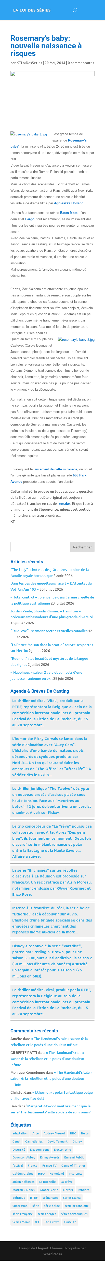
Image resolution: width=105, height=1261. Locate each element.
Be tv (84, 1133)
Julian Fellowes (23, 1181)
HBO (41, 1173)
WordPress (52, 1253)
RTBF (34, 1197)
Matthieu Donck (23, 1190)
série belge (52, 1206)
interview (75, 1173)
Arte (35, 1133)
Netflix (68, 1190)
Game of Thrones (73, 1165)
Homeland (56, 1173)
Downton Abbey (23, 1157)
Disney (77, 1141)
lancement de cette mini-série (55, 469)
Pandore (83, 1190)
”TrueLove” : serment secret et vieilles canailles (48, 630)
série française (22, 1214)
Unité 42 (70, 1222)
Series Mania (72, 1197)
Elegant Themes (49, 1248)
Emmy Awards (49, 1157)
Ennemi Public (74, 1157)
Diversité (18, 1149)
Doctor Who (62, 1149)
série (35, 1206)
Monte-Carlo (49, 1190)
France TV (49, 1165)
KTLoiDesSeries (29, 62)
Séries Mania (21, 1222)
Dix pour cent (39, 1149)
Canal (16, 1141)
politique (18, 1197)
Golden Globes (22, 1173)
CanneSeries (34, 1141)
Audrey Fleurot (54, 1133)
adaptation (20, 1133)
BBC (73, 1133)
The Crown (51, 1222)
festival (17, 1165)
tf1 (37, 1222)
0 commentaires (81, 62)
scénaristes (50, 1197)
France (32, 1165)
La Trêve (67, 1181)
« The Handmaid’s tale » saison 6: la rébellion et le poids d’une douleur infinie (47, 1058)
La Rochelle (47, 1181)
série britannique (77, 1206)
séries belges (47, 1214)
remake (64, 503)
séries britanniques (74, 1214)
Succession (20, 1206)
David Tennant (57, 1141)
